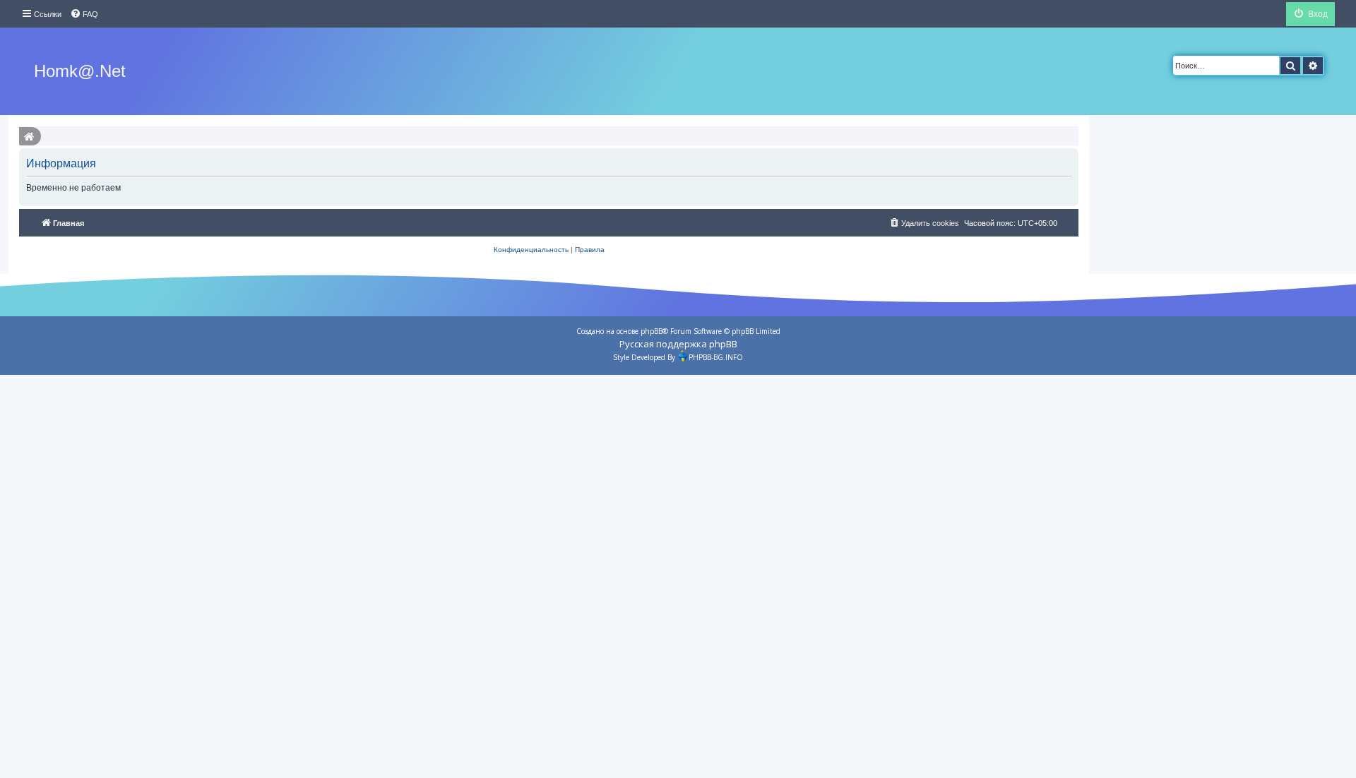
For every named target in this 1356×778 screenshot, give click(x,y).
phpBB (651, 331)
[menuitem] (84, 14)
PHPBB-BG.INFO (716, 357)
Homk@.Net (80, 70)
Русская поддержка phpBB (678, 343)
